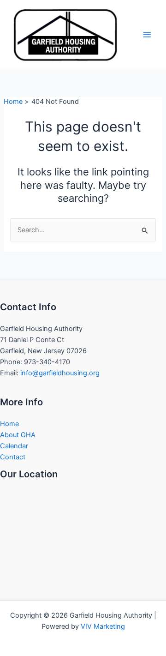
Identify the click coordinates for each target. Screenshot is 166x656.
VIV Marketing (103, 626)
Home (9, 424)
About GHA (18, 435)
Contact (12, 457)
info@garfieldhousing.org (60, 373)
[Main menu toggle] (147, 35)
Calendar (14, 446)
